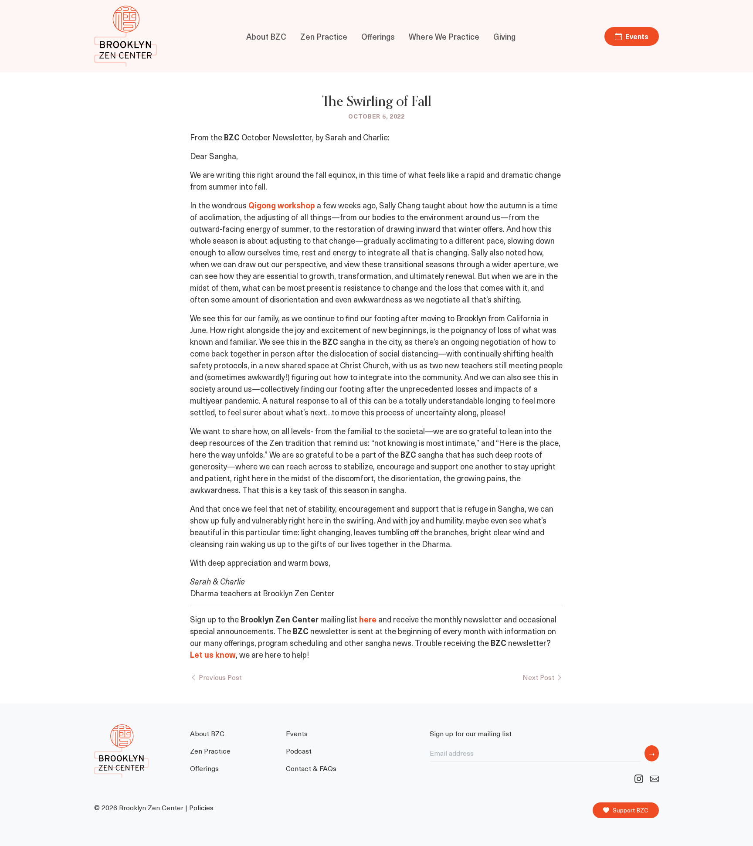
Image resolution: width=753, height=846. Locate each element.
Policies (201, 807)
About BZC (266, 36)
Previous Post (219, 677)
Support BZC (630, 810)
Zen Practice (323, 36)
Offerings (378, 36)
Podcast (299, 750)
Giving (504, 36)
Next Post (539, 677)
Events (636, 36)
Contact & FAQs (311, 768)
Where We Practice (444, 36)
